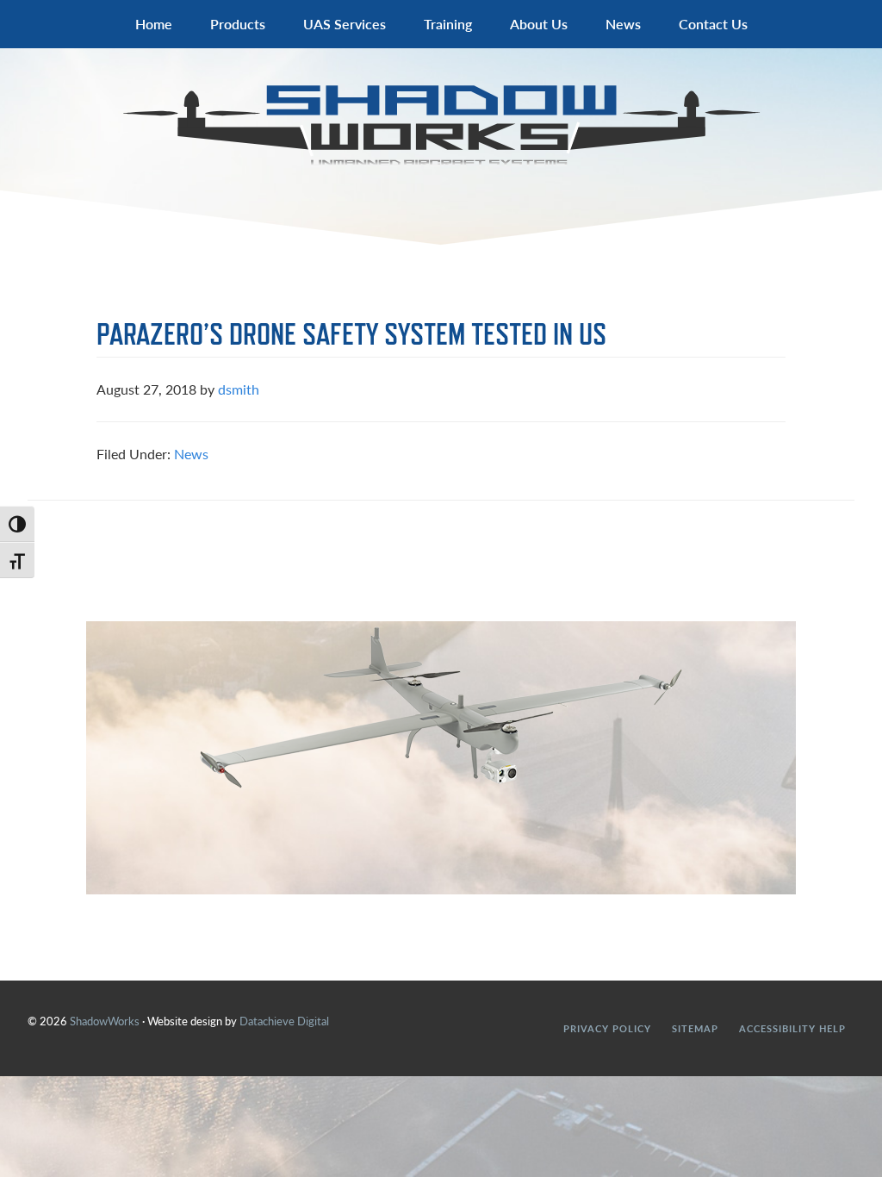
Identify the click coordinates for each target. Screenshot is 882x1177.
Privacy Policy (607, 1028)
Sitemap (695, 1028)
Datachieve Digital (284, 1020)
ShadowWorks (441, 126)
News (191, 454)
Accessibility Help (792, 1028)
